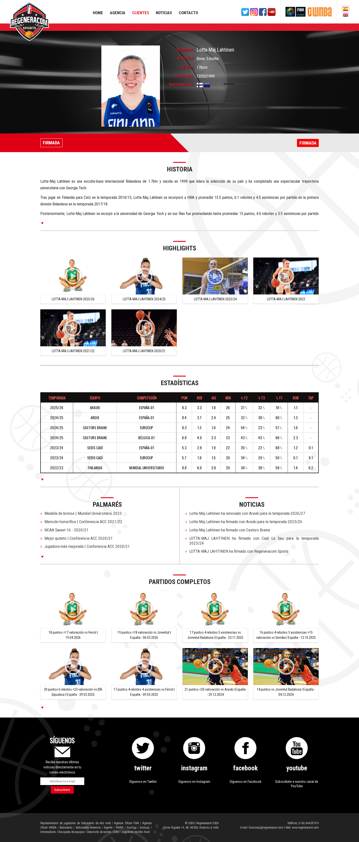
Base (201, 58)
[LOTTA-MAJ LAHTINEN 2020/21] (144, 327)
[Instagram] (254, 12)
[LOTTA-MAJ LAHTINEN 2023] (286, 276)
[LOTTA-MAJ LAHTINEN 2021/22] (73, 327)
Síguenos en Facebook (245, 782)
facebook (245, 768)
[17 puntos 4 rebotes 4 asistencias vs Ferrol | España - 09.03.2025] (144, 666)
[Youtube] (271, 12)
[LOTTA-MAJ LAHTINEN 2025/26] (73, 276)
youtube (296, 768)
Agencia (117, 12)
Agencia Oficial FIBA (126, 823)
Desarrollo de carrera (99, 832)
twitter (143, 768)
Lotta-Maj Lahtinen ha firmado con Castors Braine (229, 530)
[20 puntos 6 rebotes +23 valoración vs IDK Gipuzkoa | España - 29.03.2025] (73, 666)
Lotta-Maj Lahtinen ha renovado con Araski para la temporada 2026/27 (247, 513)
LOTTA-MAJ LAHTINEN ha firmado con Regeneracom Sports (238, 551)
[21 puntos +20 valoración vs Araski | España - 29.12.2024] (215, 666)
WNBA (119, 827)
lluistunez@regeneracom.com (266, 827)
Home (98, 12)
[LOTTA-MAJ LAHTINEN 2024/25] (144, 276)
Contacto (188, 12)
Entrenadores (48, 832)
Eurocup (144, 827)
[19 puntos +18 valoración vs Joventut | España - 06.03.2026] (144, 609)
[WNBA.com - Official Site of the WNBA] (319, 12)
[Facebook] (263, 12)
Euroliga (132, 827)
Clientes (140, 12)
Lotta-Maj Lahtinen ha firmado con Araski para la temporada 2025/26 (245, 521)
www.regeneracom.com (305, 827)
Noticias (164, 12)
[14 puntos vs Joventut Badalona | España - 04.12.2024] (286, 666)
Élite (116, 832)
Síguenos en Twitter (143, 782)
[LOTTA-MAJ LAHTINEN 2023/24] (215, 276)
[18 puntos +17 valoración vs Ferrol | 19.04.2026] (73, 609)
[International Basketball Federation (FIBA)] (295, 12)
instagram (194, 768)
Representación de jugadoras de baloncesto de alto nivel (75, 823)
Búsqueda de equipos (71, 832)
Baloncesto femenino (88, 827)
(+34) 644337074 (308, 823)
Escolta (212, 58)
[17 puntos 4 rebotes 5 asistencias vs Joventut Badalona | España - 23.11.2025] (215, 609)
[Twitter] (245, 12)
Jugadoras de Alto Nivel (135, 832)
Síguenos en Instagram (194, 782)
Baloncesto (66, 827)
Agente (108, 827)
